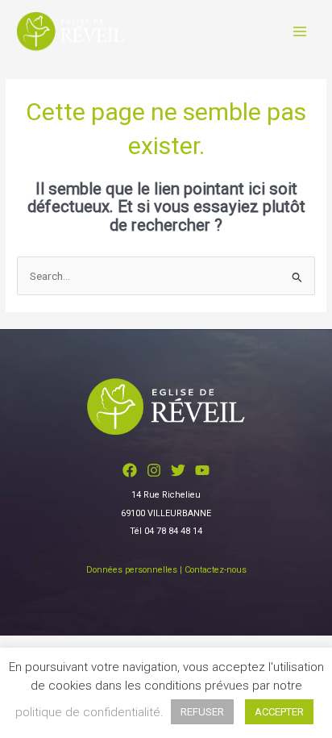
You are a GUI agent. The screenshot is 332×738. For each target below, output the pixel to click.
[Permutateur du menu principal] (300, 31)
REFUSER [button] (202, 712)
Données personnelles (131, 570)
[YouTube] (202, 470)
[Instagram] (154, 470)
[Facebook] (129, 470)
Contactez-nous (216, 570)
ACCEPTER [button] (279, 712)
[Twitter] (178, 470)
